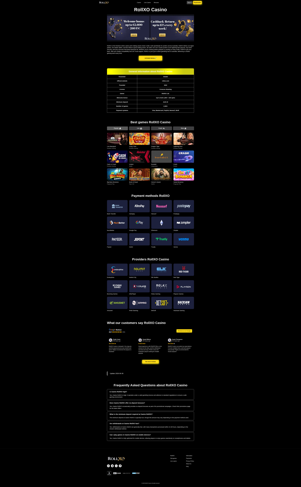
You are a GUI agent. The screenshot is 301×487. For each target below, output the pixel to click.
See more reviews (150, 361)
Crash (160, 128)
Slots (182, 128)
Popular (116, 128)
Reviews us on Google (184, 331)
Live (138, 128)
